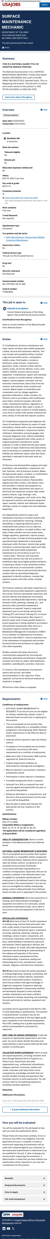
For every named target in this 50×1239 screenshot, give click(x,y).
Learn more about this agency (18, 97)
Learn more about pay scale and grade (21, 198)
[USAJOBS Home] (12, 4)
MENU (45, 5)
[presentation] (25, 140)
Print (7, 47)
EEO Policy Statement (11, 1235)
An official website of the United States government (23, 1)
